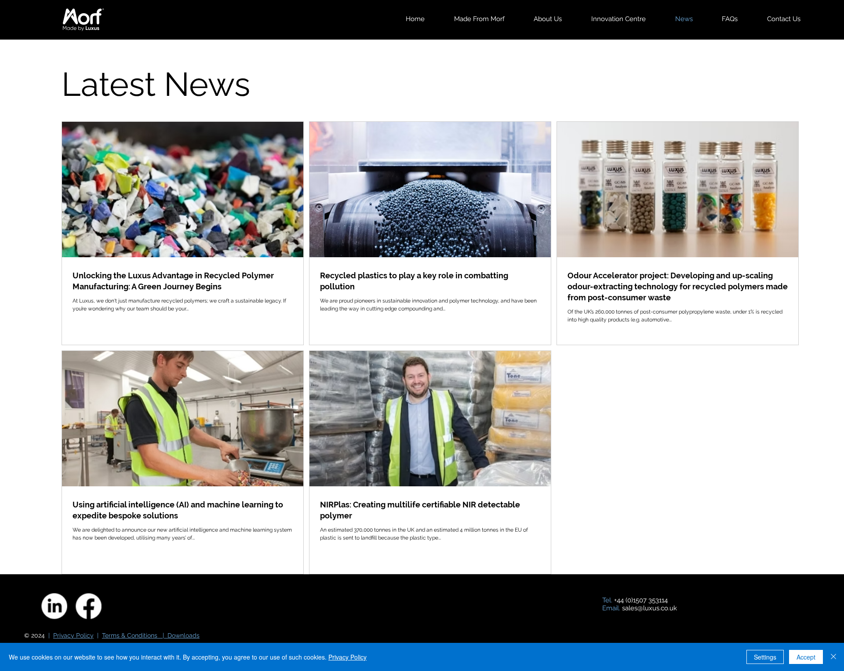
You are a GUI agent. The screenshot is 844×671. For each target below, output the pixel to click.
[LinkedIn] (54, 606)
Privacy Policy (73, 635)
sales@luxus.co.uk (649, 608)
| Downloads (178, 635)
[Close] (833, 657)
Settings (765, 657)
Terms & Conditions (129, 635)
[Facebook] (89, 606)
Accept (806, 657)
